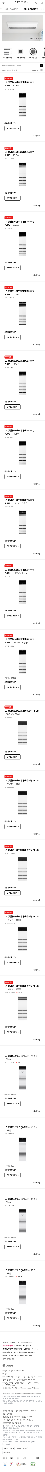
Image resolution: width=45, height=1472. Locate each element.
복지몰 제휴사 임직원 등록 (26, 1352)
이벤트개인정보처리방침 (23, 1346)
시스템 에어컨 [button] (20, 2)
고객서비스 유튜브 (8, 1449)
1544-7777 (15, 1385)
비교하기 (35, 136)
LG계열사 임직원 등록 (9, 1352)
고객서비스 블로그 (21, 1449)
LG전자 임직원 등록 (30, 1349)
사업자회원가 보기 (10, 123)
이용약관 (13, 1342)
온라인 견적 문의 (12, 128)
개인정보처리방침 (8, 1346)
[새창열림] (5, 1458)
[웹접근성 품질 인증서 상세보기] (33, 1464)
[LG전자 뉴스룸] (24, 1458)
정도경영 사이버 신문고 (25, 1355)
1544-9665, (33, 1383)
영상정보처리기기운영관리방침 (12, 1349)
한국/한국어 (6, 1453)
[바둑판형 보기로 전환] (41, 70)
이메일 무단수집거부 (24, 1342)
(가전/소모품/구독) (31, 1377)
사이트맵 (5, 1342)
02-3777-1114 (20, 1371)
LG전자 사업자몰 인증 (9, 1355)
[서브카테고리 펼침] (42, 9)
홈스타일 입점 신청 (8, 1359)
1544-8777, (27, 1388)
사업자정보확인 (7, 1414)
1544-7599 (30, 1380)
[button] (2, 2)
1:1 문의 (5, 1374)
